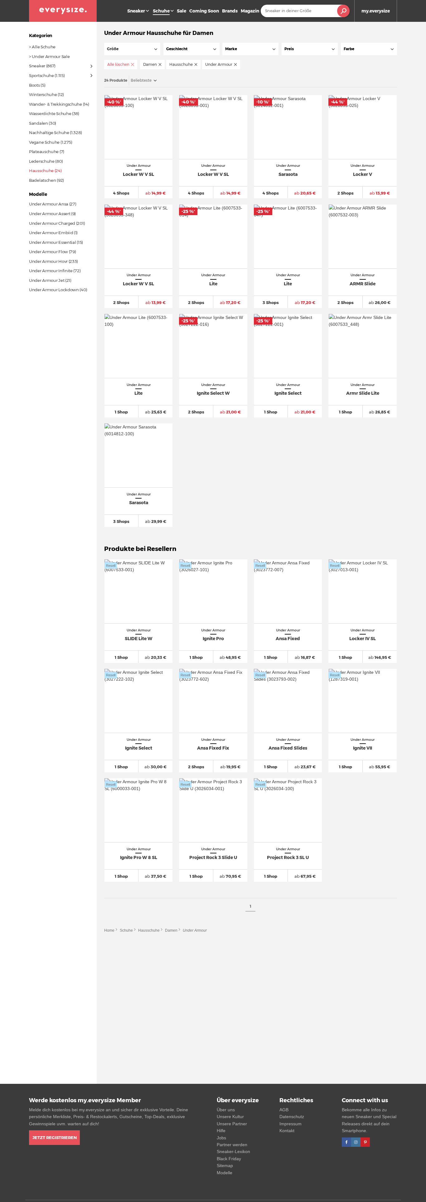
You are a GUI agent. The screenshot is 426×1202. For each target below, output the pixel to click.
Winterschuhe (43, 94)
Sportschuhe (41, 75)
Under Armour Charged (52, 223)
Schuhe (126, 930)
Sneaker (136, 11)
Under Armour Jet (46, 280)
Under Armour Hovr (48, 261)
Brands (230, 11)
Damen (171, 930)
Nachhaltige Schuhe (49, 132)
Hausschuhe (149, 930)
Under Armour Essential (52, 242)
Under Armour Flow (48, 251)
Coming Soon (204, 11)
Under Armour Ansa (48, 203)
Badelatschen (42, 180)
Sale (181, 11)
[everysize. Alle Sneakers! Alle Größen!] (63, 11)
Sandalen (38, 123)
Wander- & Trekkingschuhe (55, 104)
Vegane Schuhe (44, 142)
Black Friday (229, 1158)
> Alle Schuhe (42, 46)
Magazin (250, 11)
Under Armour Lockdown (54, 289)
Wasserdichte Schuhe (50, 113)
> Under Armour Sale (49, 56)
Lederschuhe (42, 161)
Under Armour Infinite (51, 270)
